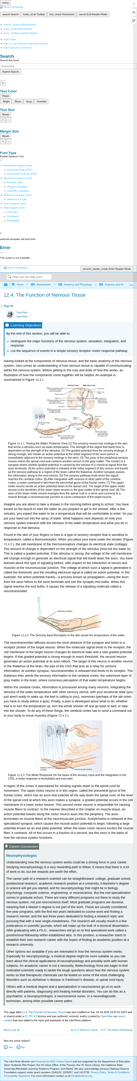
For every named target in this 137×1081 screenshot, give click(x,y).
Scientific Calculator (18, 190)
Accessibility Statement (17, 1075)
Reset (5, 95)
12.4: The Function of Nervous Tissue (43, 1012)
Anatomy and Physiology (78, 284)
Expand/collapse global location (131, 283)
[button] (12, 216)
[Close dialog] (2, 252)
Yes (11, 1047)
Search (9, 277)
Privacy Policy (98, 1072)
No (23, 1047)
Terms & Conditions (118, 1072)
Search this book (9, 60)
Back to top (10, 1030)
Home (20, 284)
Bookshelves (44, 284)
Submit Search (10, 71)
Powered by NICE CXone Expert (54, 1061)
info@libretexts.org (81, 1075)
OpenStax (22, 312)
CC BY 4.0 (31, 1016)
